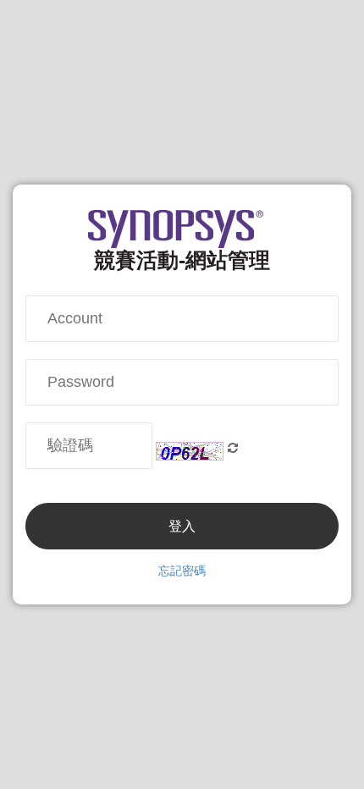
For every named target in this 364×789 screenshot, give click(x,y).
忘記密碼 (182, 570)
